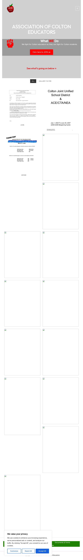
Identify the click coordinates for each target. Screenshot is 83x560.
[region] (28, 543)
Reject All (28, 551)
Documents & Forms (62, 542)
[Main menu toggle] (77, 8)
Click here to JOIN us (41, 52)
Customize (14, 551)
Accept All (42, 551)
